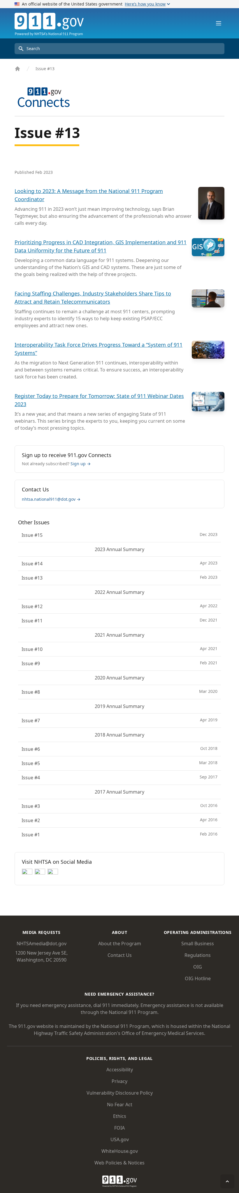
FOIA (119, 1128)
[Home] (17, 69)
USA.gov (119, 1139)
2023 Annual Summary (119, 549)
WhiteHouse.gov (119, 1151)
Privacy (119, 1081)
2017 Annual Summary (119, 792)
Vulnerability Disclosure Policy (120, 1093)
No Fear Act (119, 1104)
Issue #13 (45, 68)
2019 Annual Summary (119, 706)
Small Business (197, 943)
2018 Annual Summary (119, 735)
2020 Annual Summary (119, 678)
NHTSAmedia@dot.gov (41, 943)
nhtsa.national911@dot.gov (51, 499)
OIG (197, 967)
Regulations (197, 955)
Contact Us (120, 955)
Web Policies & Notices (119, 1163)
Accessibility (119, 1069)
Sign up (81, 463)
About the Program (119, 943)
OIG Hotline (198, 978)
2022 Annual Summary (119, 592)
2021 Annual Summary (119, 635)
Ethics (119, 1116)
